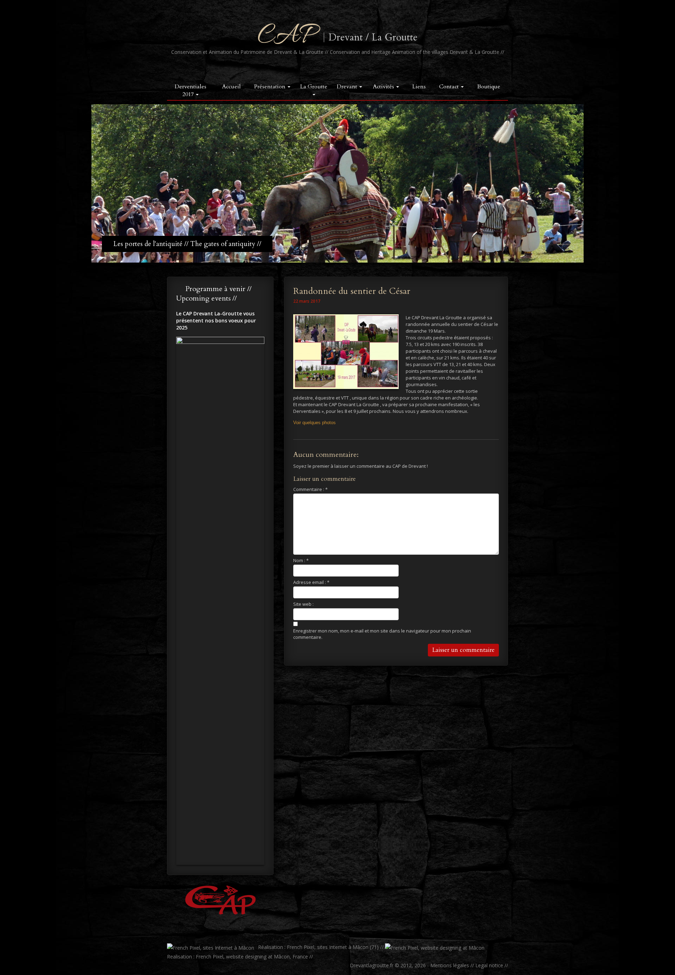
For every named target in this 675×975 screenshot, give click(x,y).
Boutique (488, 86)
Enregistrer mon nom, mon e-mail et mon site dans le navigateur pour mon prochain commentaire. (382, 634)
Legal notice (489, 965)
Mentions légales (449, 965)
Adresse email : (311, 582)
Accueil (231, 86)
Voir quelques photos (314, 422)
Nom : (301, 560)
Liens (419, 86)
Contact (449, 86)
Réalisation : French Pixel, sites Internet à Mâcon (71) (318, 947)
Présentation (270, 86)
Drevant (348, 86)
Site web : (303, 604)
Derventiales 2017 (190, 90)
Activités (384, 86)
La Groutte (313, 86)
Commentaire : (310, 489)
